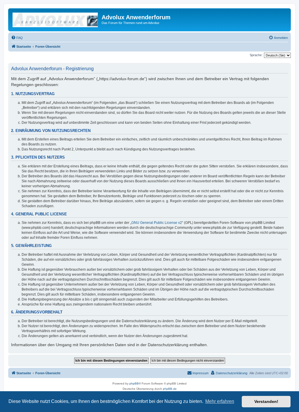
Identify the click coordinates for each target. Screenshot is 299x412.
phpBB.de (170, 388)
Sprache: (256, 55)
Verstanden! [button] (266, 401)
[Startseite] (56, 19)
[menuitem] (17, 37)
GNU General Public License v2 (156, 223)
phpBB (134, 383)
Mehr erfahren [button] (219, 401)
